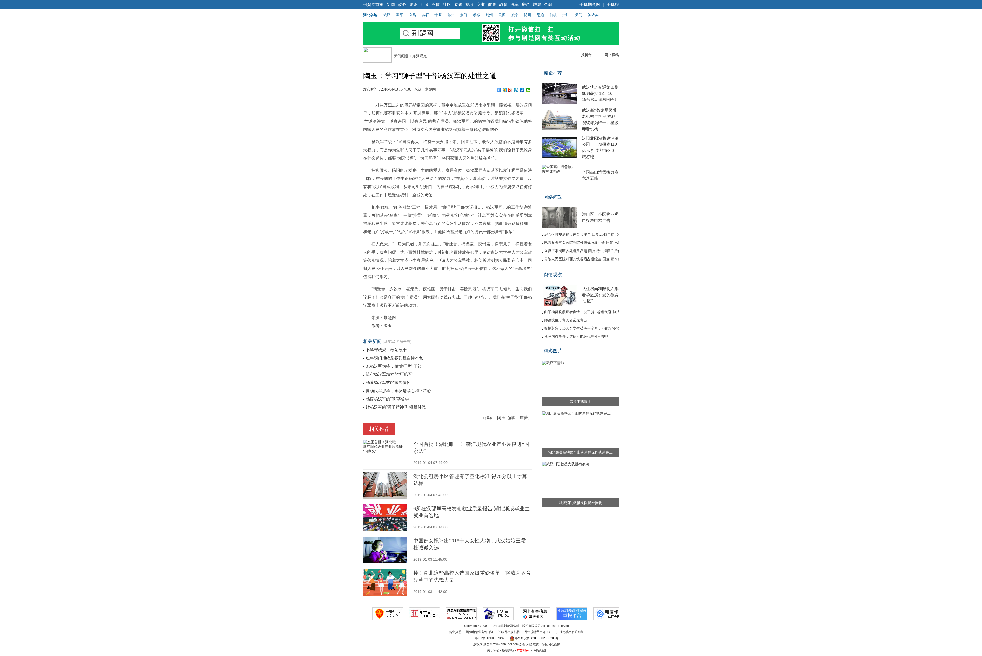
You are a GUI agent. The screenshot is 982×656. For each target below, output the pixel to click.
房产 (526, 4)
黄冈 (502, 15)
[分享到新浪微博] (510, 90)
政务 (402, 4)
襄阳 (399, 15)
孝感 (476, 15)
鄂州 (450, 15)
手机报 (613, 4)
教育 (503, 4)
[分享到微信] (528, 90)
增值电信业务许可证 (480, 632)
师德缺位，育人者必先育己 (565, 320)
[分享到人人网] (522, 90)
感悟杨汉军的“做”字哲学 (387, 399)
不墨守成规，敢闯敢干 (386, 350)
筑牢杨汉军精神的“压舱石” (389, 374)
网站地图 (540, 650)
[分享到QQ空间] (505, 90)
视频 (469, 4)
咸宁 (514, 15)
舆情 (436, 4)
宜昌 (412, 15)
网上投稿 (612, 55)
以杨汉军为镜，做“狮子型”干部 (393, 366)
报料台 (586, 55)
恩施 (540, 15)
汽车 (514, 4)
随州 (527, 15)
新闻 (391, 4)
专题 (458, 4)
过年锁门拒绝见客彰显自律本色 (394, 358)
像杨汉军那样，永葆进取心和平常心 (398, 391)
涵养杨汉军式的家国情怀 (388, 382)
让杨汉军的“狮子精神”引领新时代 (396, 407)
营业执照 (455, 632)
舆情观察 (553, 274)
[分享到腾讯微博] (516, 90)
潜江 (566, 15)
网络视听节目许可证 (538, 632)
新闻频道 (401, 56)
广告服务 (523, 650)
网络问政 (553, 197)
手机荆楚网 (589, 4)
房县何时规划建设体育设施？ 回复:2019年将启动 (582, 234)
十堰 (438, 15)
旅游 (537, 4)
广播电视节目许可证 (570, 632)
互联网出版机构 (509, 632)
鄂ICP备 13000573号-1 (491, 638)
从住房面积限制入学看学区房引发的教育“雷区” (600, 295)
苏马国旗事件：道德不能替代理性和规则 (576, 336)
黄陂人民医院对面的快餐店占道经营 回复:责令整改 (584, 259)
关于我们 (493, 650)
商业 (481, 4)
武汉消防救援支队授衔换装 (580, 503)
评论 (413, 4)
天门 (578, 15)
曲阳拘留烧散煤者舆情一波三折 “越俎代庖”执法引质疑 (587, 312)
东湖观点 (419, 56)
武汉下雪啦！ (580, 402)
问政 (424, 4)
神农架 (593, 15)
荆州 (489, 15)
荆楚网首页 (373, 4)
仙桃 (553, 15)
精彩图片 (553, 350)
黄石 (425, 15)
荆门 (463, 15)
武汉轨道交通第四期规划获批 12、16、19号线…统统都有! (600, 93)
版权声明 (508, 650)
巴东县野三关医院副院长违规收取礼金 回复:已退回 (584, 243)
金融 (548, 4)
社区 (447, 4)
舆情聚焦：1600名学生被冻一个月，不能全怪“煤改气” (587, 328)
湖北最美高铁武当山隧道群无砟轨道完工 (580, 452)
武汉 (386, 15)
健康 (492, 4)
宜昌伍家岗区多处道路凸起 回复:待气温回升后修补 (584, 251)
